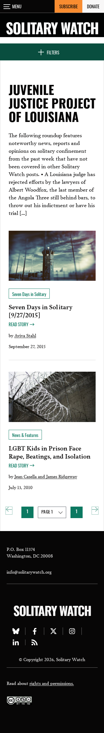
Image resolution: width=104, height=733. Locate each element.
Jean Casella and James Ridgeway (45, 476)
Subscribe (68, 6)
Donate (93, 6)
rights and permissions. (51, 682)
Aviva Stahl (25, 335)
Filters (53, 52)
